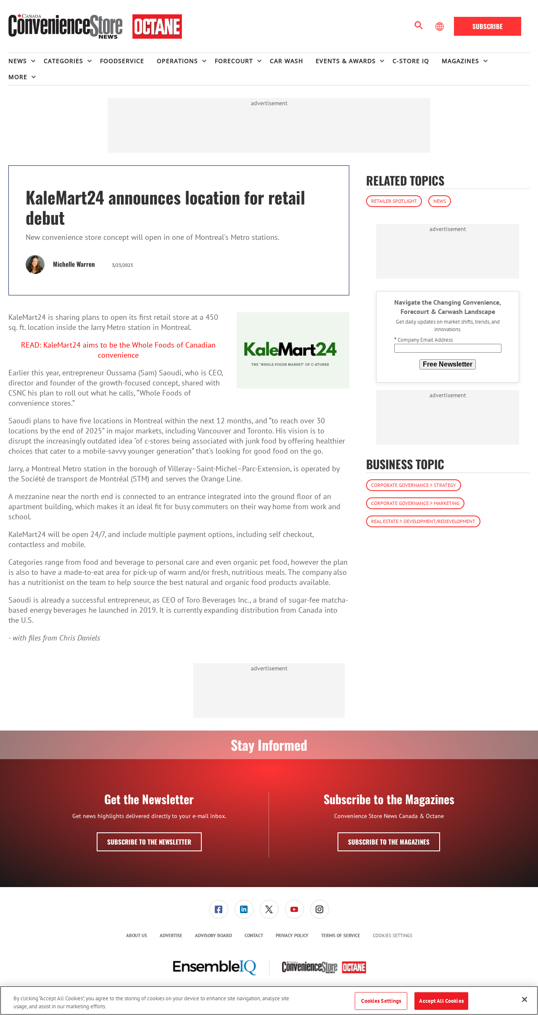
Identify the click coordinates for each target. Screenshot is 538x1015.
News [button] (17, 61)
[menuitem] (26, 61)
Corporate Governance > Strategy (413, 485)
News (439, 201)
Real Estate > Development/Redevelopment (423, 521)
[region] (269, 1000)
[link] (218, 909)
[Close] (524, 999)
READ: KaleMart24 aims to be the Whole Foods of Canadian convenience (118, 350)
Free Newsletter (447, 364)
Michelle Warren (74, 263)
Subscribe (487, 26)
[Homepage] (95, 26)
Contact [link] (254, 935)
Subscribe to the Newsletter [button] (149, 841)
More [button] (17, 77)
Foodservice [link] (122, 61)
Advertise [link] (171, 935)
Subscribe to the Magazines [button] (389, 841)
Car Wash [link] (286, 61)
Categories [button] (63, 61)
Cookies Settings (392, 935)
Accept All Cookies (441, 1000)
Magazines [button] (460, 61)
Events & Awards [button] (346, 61)
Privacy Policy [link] (292, 935)
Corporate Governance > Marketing (415, 503)
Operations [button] (177, 61)
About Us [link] (136, 935)
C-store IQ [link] (411, 61)
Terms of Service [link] (340, 935)
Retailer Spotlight (394, 201)
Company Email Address (423, 340)
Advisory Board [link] (213, 935)
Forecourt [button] (234, 61)
